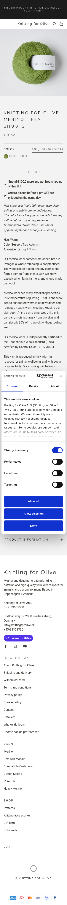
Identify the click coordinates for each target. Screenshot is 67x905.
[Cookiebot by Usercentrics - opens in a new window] (39, 376)
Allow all (33, 501)
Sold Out (33, 172)
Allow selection (34, 513)
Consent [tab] (12, 386)
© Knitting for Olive (33, 878)
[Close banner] (61, 376)
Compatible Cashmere (18, 766)
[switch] (57, 462)
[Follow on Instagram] (15, 646)
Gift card (9, 823)
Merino (8, 751)
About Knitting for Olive (19, 665)
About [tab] (55, 386)
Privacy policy (13, 695)
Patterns (9, 808)
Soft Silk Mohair (14, 759)
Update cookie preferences (21, 732)
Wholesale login (14, 724)
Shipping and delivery (18, 672)
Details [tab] (33, 386)
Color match (11, 830)
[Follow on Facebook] (5, 646)
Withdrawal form (14, 680)
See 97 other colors (47, 149)
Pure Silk (9, 781)
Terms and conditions (18, 687)
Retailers (9, 717)
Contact (9, 709)
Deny (33, 525)
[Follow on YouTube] (25, 646)
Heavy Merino (13, 788)
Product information (26, 539)
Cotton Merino (13, 774)
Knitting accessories (17, 815)
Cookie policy (12, 702)
